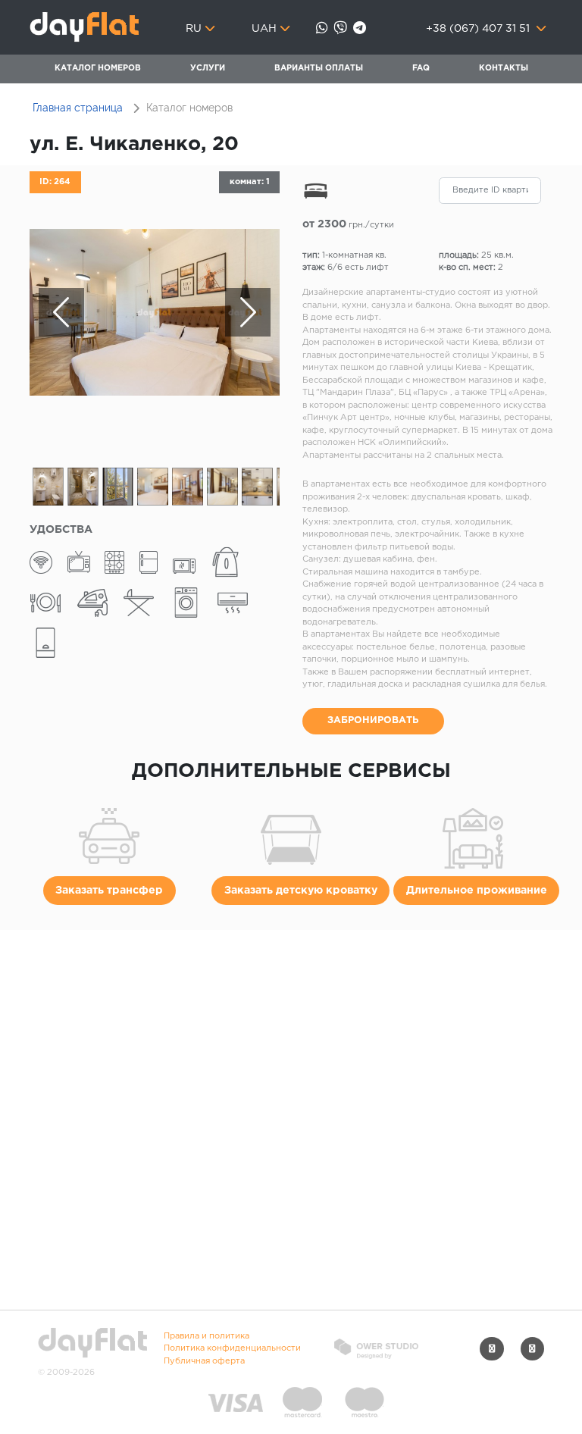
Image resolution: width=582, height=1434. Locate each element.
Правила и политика (206, 1336)
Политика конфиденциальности (232, 1348)
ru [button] (194, 28)
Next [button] (248, 312)
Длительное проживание (476, 890)
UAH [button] (264, 28)
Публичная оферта (204, 1361)
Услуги (207, 68)
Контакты (503, 68)
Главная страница (78, 108)
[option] (155, 312)
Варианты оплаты (318, 68)
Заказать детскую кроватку (300, 890)
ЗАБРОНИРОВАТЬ (373, 720)
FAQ (421, 68)
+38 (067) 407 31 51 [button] (479, 28)
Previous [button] (61, 312)
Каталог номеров (98, 68)
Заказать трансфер (109, 890)
